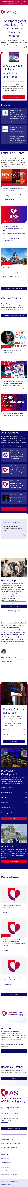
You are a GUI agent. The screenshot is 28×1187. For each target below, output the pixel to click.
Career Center (5, 807)
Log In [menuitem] (14, 1133)
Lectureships (5, 797)
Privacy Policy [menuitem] (5, 1167)
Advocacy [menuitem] (4, 1151)
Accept (14, 603)
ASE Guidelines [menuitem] (6, 1162)
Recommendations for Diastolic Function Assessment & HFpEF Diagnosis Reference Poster (13, 383)
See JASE (6, 729)
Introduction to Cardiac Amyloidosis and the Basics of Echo (12, 228)
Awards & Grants (6, 792)
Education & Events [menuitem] (7, 1139)
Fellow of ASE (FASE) (8, 787)
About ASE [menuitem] (4, 1154)
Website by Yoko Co (7, 1184)
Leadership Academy (7, 813)
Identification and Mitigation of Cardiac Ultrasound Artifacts (17, 485)
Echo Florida (7, 267)
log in (8, 3)
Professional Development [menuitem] (9, 1147)
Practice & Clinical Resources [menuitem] (10, 1143)
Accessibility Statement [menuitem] (9, 1175)
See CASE (6, 734)
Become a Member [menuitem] (14, 1128)
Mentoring (4, 802)
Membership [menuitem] (5, 1158)
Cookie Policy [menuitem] (5, 1171)
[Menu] (24, 11)
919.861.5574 (4, 1122)
